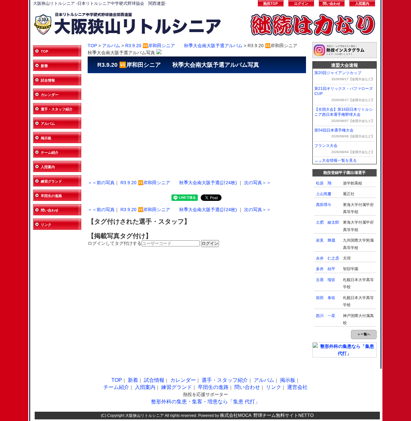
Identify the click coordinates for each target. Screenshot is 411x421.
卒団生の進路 (51, 196)
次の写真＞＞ (257, 182)
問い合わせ (331, 3)
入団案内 (362, 3)
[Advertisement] (197, 124)
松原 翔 (323, 183)
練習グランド (51, 181)
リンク (46, 225)
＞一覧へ (363, 334)
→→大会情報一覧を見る (335, 160)
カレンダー (49, 95)
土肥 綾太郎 (327, 222)
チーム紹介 (49, 152)
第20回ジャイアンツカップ (337, 73)
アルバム (48, 123)
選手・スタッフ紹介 (57, 109)
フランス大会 (325, 145)
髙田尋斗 (323, 204)
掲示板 (46, 138)
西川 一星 (325, 316)
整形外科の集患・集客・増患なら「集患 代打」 (205, 401)
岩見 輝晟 (325, 240)
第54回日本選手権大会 (334, 130)
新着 (44, 66)
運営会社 (297, 387)
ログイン (301, 3)
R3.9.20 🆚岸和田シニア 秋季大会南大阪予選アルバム (183, 45)
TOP (44, 51)
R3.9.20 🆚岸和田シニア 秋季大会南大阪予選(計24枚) (178, 182)
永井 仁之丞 (327, 258)
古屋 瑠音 (325, 280)
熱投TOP (270, 3)
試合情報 (48, 80)
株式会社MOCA (235, 415)
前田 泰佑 (325, 298)
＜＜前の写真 (101, 182)
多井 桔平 (325, 269)
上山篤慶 (323, 194)
